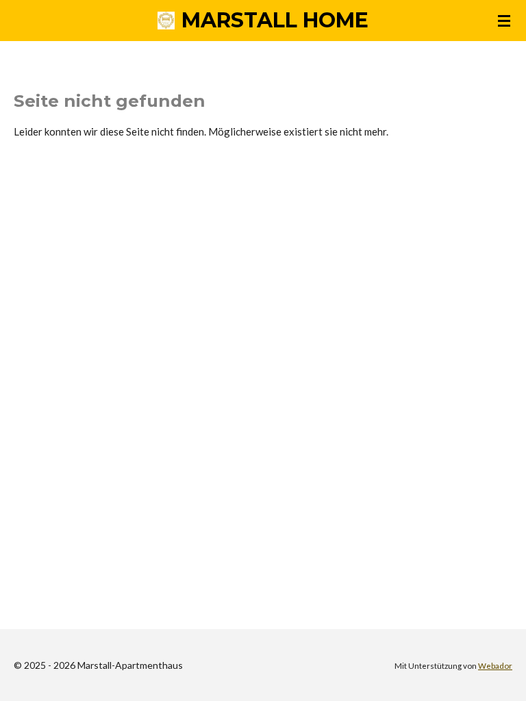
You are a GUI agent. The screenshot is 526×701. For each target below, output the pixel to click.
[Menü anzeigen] (504, 20)
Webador (495, 665)
